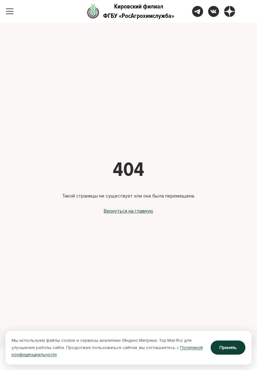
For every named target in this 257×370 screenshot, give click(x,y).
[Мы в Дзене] (229, 11)
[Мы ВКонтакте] (213, 11)
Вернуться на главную (128, 211)
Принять (228, 347)
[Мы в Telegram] (197, 11)
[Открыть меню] (10, 11)
